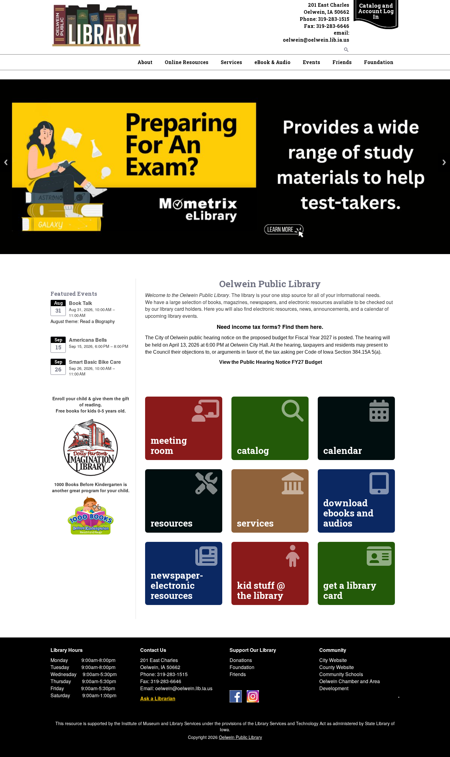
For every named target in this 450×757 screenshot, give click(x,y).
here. (316, 327)
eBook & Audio (272, 62)
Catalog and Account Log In (376, 11)
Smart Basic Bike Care (95, 361)
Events (311, 62)
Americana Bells (88, 339)
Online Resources (186, 62)
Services (231, 62)
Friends (342, 62)
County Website (336, 667)
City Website (333, 660)
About (144, 62)
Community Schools (341, 674)
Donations (241, 660)
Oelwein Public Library (240, 737)
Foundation (378, 62)
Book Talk (80, 302)
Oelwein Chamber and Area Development (349, 685)
